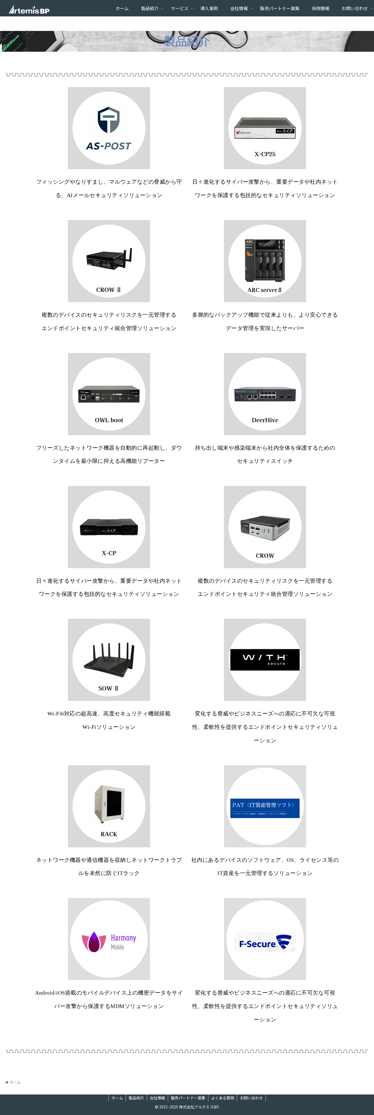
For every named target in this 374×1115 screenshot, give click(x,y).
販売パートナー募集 (188, 1097)
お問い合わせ (251, 1097)
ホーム (117, 1097)
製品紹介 (136, 1097)
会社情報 (157, 1097)
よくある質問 (222, 1097)
